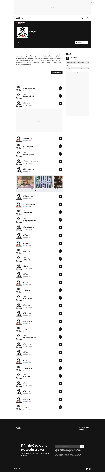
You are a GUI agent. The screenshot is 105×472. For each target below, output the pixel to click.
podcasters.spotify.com (75, 58)
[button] (82, 18)
